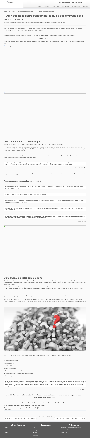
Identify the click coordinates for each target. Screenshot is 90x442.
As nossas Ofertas (64, 432)
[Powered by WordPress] (44, 439)
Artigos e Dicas (76, 6)
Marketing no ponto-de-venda (45, 22)
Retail (13, 11)
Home (39, 6)
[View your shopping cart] (87, 2)
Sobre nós (46, 6)
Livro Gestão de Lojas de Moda (66, 429)
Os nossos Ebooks (64, 430)
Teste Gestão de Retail (65, 433)
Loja (33, 433)
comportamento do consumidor (33, 22)
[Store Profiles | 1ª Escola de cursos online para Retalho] (10, 2)
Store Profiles (37, 439)
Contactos (85, 6)
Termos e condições (8, 429)
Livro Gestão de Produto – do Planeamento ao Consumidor (71, 427)
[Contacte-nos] (27, 3)
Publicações (65, 6)
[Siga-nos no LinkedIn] (25, 3)
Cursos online (55, 6)
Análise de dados (24, 22)
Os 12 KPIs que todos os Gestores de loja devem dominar (20, 418)
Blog (9, 11)
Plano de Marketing (63, 403)
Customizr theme (55, 439)
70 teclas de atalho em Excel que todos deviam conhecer (70, 418)
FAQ (5, 430)
